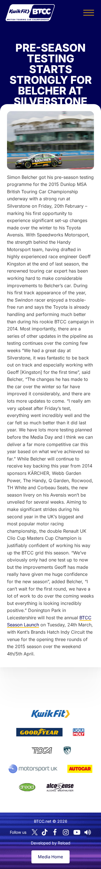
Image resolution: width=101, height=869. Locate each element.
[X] (35, 832)
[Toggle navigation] (88, 12)
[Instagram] (66, 832)
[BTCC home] (30, 12)
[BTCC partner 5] (67, 750)
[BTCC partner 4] (41, 750)
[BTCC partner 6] (33, 769)
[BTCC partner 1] (50, 714)
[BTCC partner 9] (60, 787)
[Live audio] (87, 832)
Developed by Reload (50, 843)
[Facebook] (55, 832)
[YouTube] (77, 832)
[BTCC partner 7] (79, 769)
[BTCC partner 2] (39, 732)
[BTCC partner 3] (78, 732)
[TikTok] (44, 832)
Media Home (50, 856)
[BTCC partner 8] (27, 787)
